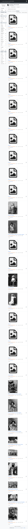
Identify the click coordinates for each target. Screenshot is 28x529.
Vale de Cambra (3, 26)
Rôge (3, 45)
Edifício (3, 60)
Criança (3, 51)
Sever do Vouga (3, 37)
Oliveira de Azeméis (3, 41)
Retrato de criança (11, 215)
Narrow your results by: (3, 5)
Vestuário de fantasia (3, 62)
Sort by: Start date (18, 12)
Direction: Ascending (24, 12)
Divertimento (3, 63)
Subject (2, 47)
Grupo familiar (10, 521)
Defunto (9, 26)
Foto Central (3, 18)
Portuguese (3, 12)
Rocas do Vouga (3, 39)
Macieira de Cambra (3, 33)
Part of (2, 14)
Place (2, 21)
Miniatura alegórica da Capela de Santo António (15, 444)
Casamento (10, 457)
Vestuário (3, 56)
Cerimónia (3, 58)
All (1, 22)
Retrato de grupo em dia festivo (13, 489)
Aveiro (3, 24)
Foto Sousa (3, 17)
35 (22, 527)
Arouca (3, 35)
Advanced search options (12, 9)
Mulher (3, 54)
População (3, 50)
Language (2, 8)
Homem (3, 53)
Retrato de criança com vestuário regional (14, 412)
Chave (3, 43)
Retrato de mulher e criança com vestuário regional (16, 234)
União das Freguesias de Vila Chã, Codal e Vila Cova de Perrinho (3, 29)
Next (24, 527)
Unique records (3, 10)
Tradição (3, 57)
